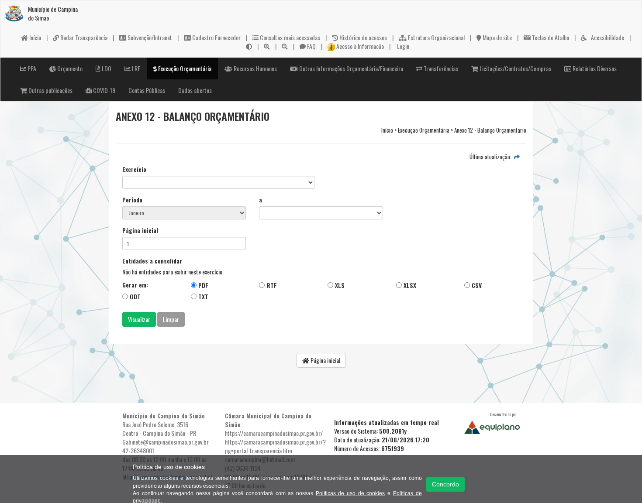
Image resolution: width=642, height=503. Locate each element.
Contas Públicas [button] (146, 90)
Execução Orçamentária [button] (184, 68)
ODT (134, 296)
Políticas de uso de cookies (350, 493)
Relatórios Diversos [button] (594, 68)
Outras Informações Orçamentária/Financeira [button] (350, 68)
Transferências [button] (440, 68)
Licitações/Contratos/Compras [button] (514, 68)
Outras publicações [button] (49, 90)
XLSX (409, 285)
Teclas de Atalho (550, 37)
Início (34, 37)
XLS (339, 285)
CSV (476, 285)
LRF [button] (135, 68)
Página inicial (140, 230)
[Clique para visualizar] (517, 156)
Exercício (134, 169)
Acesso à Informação (359, 46)
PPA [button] (31, 68)
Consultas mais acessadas (289, 37)
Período (132, 199)
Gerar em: (135, 285)
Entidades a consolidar (152, 261)
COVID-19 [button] (103, 90)
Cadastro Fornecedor (216, 37)
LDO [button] (105, 68)
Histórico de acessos (362, 37)
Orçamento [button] (69, 68)
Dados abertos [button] (195, 90)
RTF (271, 285)
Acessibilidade (605, 37)
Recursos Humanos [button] (254, 68)
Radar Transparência (83, 37)
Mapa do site (496, 37)
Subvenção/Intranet (149, 37)
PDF (202, 285)
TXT (202, 296)
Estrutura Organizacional (436, 37)
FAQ (311, 46)
